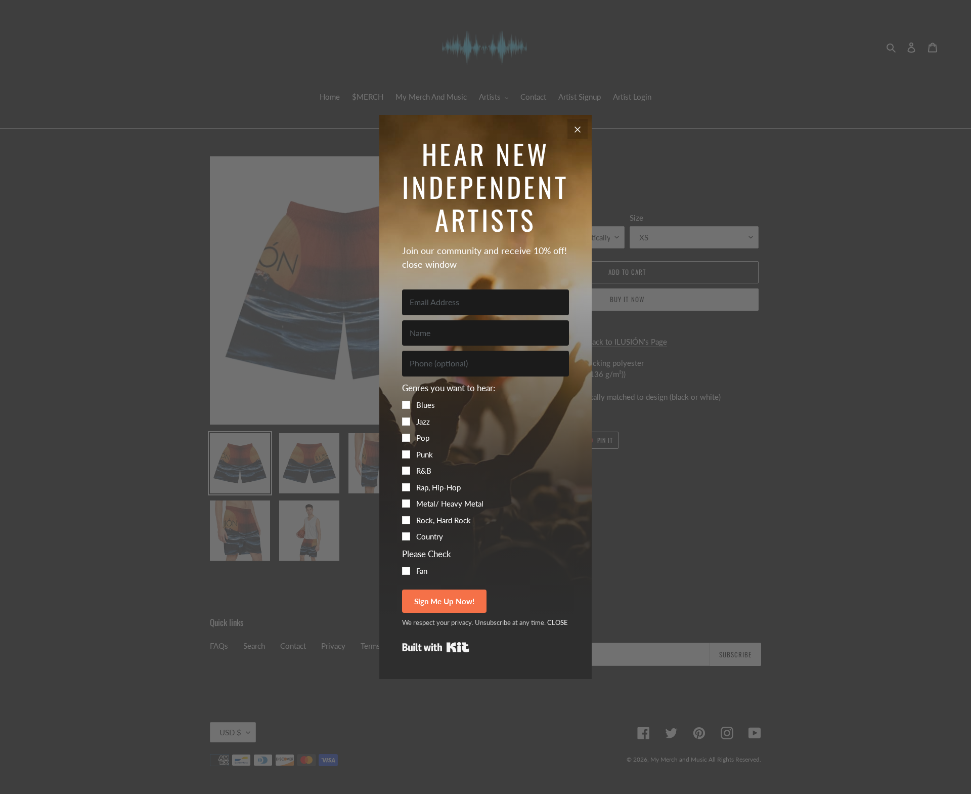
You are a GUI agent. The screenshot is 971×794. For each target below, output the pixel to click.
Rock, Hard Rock (443, 520)
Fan (421, 570)
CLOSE (557, 622)
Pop (422, 437)
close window (429, 264)
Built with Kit (435, 647)
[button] (485, 462)
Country (429, 536)
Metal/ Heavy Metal (449, 503)
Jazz (423, 421)
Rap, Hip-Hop (438, 487)
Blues (425, 404)
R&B (423, 470)
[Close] (577, 129)
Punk (424, 454)
